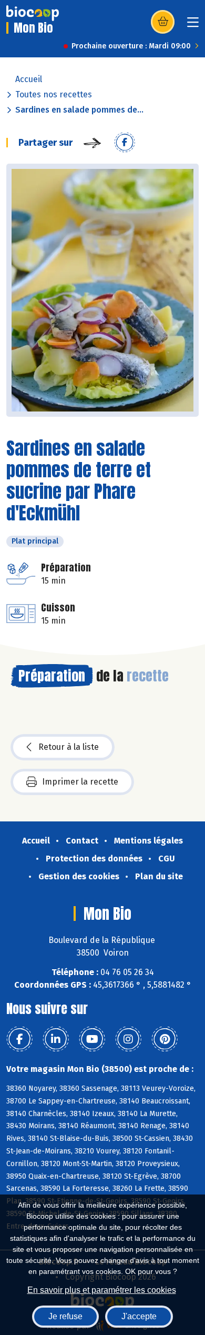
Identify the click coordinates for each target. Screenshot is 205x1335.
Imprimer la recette (80, 782)
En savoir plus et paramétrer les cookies (101, 1290)
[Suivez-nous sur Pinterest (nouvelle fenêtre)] (164, 1039)
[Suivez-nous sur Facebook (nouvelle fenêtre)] (19, 1039)
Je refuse (65, 1316)
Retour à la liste (68, 747)
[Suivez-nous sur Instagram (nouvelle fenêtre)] (128, 1039)
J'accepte (139, 1316)
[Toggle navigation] (193, 25)
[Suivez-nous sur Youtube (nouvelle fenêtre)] (92, 1039)
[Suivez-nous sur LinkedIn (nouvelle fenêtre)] (56, 1039)
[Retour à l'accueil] (32, 13)
